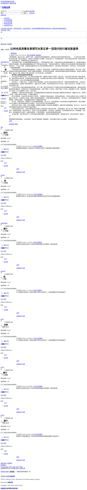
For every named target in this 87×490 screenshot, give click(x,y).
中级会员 (3, 98)
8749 (7, 197)
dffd (2, 127)
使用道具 (12, 124)
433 (5, 389)
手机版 (3, 476)
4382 (7, 341)
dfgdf (2, 319)
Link (10, 466)
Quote (13, 466)
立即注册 (31, 13)
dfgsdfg (3, 175)
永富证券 (7, 18)
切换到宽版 (12, 3)
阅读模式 (38, 55)
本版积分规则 (5, 471)
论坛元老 (3, 155)
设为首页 (3, 1)
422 (5, 149)
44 (4, 92)
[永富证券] (5, 7)
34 (2, 92)
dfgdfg (2, 415)
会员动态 (8, 25)
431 (5, 197)
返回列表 (3, 44)
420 (5, 293)
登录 (17, 468)
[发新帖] (9, 44)
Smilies (21, 466)
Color (3, 466)
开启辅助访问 (5, 3)
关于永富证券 (8, 22)
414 (5, 245)
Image (7, 466)
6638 (7, 149)
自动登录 (26, 11)
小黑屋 (7, 476)
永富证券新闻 (8, 20)
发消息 (6, 111)
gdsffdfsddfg (4, 223)
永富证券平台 (5, 62)
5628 (7, 245)
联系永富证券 (8, 23)
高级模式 (3, 465)
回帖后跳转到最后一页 (24, 471)
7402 (7, 437)
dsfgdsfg (3, 271)
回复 (10, 121)
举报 (16, 124)
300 (7, 92)
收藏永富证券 (10, 1)
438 (5, 341)
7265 (7, 389)
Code (17, 466)
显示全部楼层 (31, 55)
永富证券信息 (17, 28)
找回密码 (31, 11)
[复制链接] (13, 53)
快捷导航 (3, 15)
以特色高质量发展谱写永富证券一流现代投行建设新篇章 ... (49, 28)
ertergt (2, 367)
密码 (2, 13)
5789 (7, 293)
